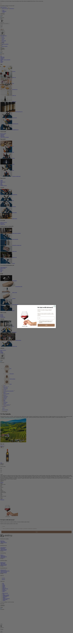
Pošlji (46, 325)
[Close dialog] (54, 306)
